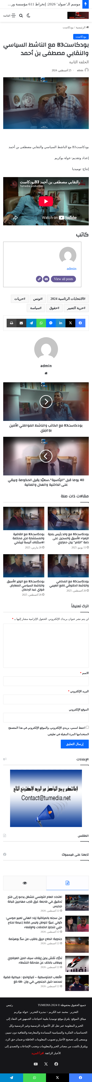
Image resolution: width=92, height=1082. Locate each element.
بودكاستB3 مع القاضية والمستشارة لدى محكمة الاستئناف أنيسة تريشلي (28, 538)
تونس (37, 298)
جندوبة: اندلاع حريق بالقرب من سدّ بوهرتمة (35, 939)
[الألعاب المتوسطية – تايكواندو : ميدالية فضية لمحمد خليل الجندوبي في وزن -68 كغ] (77, 983)
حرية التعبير (75, 308)
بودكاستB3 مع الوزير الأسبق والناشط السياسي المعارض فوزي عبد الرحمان (25, 585)
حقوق (53, 308)
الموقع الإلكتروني (79, 709)
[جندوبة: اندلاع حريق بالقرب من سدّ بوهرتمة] (77, 945)
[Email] (46, 279)
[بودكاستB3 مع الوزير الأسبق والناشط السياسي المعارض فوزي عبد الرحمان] (23, 565)
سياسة (35, 308)
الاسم (84, 673)
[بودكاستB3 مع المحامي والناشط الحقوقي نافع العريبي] (68, 565)
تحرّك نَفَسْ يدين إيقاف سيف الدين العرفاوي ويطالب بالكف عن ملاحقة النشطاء (35, 960)
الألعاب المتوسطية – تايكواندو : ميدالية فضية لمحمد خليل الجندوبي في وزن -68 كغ (32, 979)
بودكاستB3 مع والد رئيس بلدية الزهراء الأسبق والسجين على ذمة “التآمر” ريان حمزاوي (68, 538)
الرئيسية (81, 27)
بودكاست (68, 27)
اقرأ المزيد (37, 1053)
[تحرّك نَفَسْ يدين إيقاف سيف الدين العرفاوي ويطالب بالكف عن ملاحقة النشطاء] (77, 964)
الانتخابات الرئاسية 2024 (67, 298)
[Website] (39, 279)
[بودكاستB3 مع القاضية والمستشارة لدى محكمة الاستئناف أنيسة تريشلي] (23, 518)
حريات (19, 298)
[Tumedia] (78, 15)
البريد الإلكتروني (78, 691)
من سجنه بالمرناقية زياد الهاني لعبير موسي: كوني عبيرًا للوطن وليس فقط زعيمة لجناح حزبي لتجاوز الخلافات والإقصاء (34, 922)
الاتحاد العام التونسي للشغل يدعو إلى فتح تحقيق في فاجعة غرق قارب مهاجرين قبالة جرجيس (35, 901)
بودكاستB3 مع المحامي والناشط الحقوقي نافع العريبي (69, 583)
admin (80, 70)
